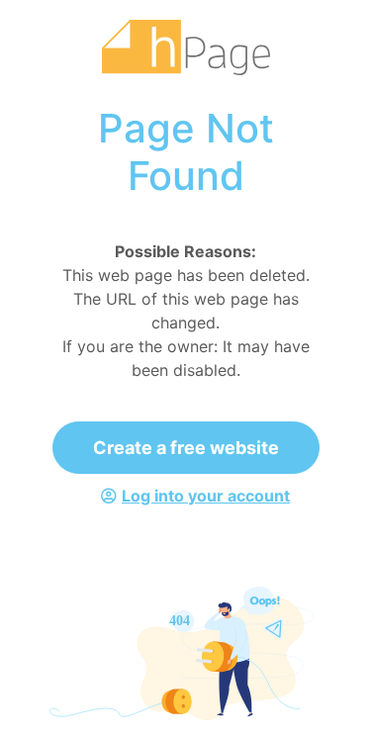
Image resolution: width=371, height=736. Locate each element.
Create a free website (186, 447)
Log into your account (206, 496)
